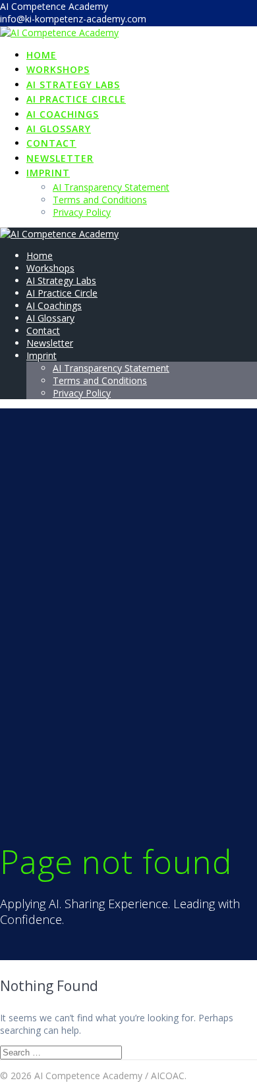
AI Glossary (58, 128)
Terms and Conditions (100, 199)
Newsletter (60, 158)
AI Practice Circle (76, 99)
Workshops (58, 69)
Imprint (48, 172)
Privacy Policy (82, 212)
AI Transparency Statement (111, 187)
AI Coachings (62, 114)
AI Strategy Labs (73, 84)
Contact (51, 143)
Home (41, 55)
